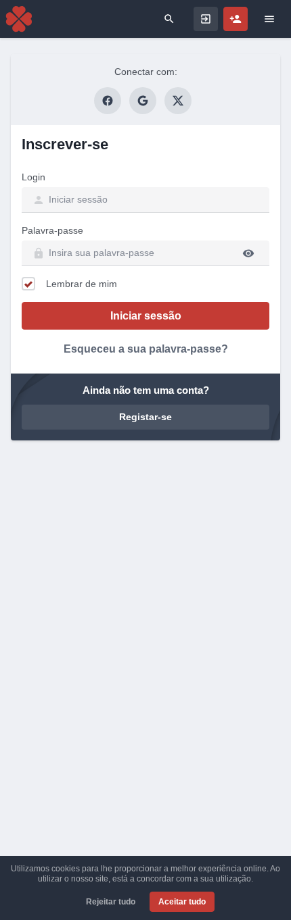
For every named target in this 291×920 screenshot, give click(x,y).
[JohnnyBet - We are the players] (19, 19)
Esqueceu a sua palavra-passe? (146, 349)
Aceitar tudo (182, 901)
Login (33, 177)
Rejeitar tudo (110, 901)
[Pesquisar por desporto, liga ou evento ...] (169, 19)
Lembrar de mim (81, 283)
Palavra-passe (52, 230)
